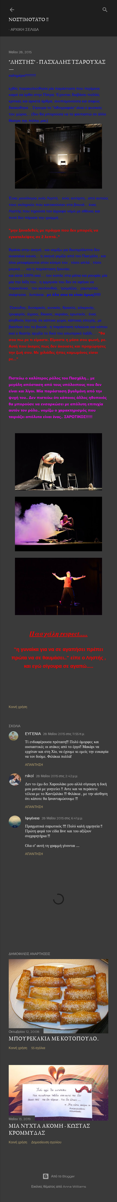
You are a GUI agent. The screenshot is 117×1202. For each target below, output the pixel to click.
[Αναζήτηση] (105, 8)
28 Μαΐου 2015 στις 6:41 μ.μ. (62, 818)
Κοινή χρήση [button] (18, 707)
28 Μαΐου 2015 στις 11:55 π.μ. (64, 734)
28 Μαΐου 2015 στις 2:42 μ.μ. (57, 776)
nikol (29, 775)
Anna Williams (74, 1186)
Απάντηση (34, 765)
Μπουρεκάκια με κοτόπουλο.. (54, 1038)
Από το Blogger (63, 1176)
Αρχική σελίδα (25, 29)
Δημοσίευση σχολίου (46, 1142)
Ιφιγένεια (32, 818)
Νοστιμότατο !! (28, 19)
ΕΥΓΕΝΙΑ (33, 733)
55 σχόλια (38, 1048)
